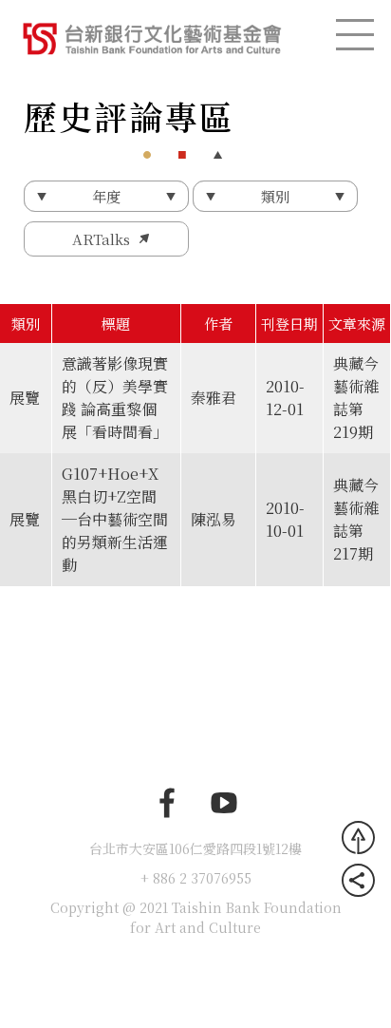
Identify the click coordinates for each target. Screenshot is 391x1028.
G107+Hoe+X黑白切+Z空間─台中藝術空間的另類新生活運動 (115, 519)
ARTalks (101, 239)
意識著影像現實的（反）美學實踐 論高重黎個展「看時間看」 (115, 397)
